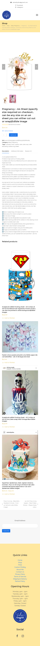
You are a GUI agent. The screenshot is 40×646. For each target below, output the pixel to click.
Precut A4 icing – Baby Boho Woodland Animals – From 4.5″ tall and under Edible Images (10, 504)
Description (5, 151)
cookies (17, 144)
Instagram (20, 7)
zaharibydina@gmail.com (20, 2)
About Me (20, 569)
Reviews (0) (28, 151)
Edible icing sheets (14, 146)
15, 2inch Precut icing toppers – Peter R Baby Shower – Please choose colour (29, 504)
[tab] (5, 151)
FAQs (20, 565)
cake (21, 144)
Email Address (20, 520)
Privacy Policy (20, 574)
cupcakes (8, 144)
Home (20, 560)
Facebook (20, 5)
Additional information (17, 151)
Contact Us (20, 572)
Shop (20, 562)
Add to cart (13, 135)
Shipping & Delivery (20, 579)
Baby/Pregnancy (13, 142)
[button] (37, 15)
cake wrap (25, 144)
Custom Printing (20, 567)
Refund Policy (20, 581)
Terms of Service (20, 576)
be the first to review (14, 124)
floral (12, 144)
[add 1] (7, 134)
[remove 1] (7, 136)
